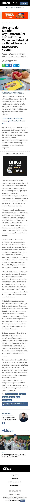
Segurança (22, 394)
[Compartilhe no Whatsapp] (3, 65)
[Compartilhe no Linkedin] (17, 65)
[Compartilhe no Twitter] (14, 65)
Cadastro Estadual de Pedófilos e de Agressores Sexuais (13, 404)
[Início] (6, 4)
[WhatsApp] (10, 491)
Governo (5, 397)
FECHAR (22, 500)
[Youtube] (20, 491)
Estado (12, 397)
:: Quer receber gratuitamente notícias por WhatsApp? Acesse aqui (13, 120)
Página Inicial (15, 475)
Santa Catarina (10, 23)
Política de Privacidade (15, 482)
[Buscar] (17, 3)
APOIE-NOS (24, 3)
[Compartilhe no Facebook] (10, 65)
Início (3, 23)
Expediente (15, 478)
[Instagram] (16, 491)
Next (4, 423)
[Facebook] (13, 491)
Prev (3, 423)
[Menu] (14, 3)
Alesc (18, 397)
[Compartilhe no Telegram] (7, 65)
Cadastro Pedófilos (11, 394)
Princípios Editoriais (15, 485)
